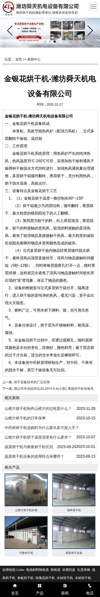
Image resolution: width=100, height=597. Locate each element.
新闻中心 (33, 59)
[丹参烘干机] (26, 532)
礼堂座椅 (83, 570)
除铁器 (55, 570)
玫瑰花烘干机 (45, 578)
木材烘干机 (65, 578)
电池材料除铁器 (37, 570)
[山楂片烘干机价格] (26, 490)
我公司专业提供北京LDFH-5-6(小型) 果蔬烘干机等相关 (54, 388)
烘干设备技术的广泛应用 (32, 382)
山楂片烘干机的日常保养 (25, 418)
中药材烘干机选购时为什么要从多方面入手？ (42, 428)
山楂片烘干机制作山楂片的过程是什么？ (38, 409)
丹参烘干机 (26, 553)
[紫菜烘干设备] (73, 532)
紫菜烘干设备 (74, 553)
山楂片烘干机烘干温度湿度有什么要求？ (38, 437)
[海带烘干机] (73, 490)
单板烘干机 (25, 578)
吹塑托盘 (68, 570)
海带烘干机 (74, 510)
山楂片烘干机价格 (26, 510)
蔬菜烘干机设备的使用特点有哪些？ (34, 456)
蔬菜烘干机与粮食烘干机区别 (29, 447)
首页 (18, 59)
